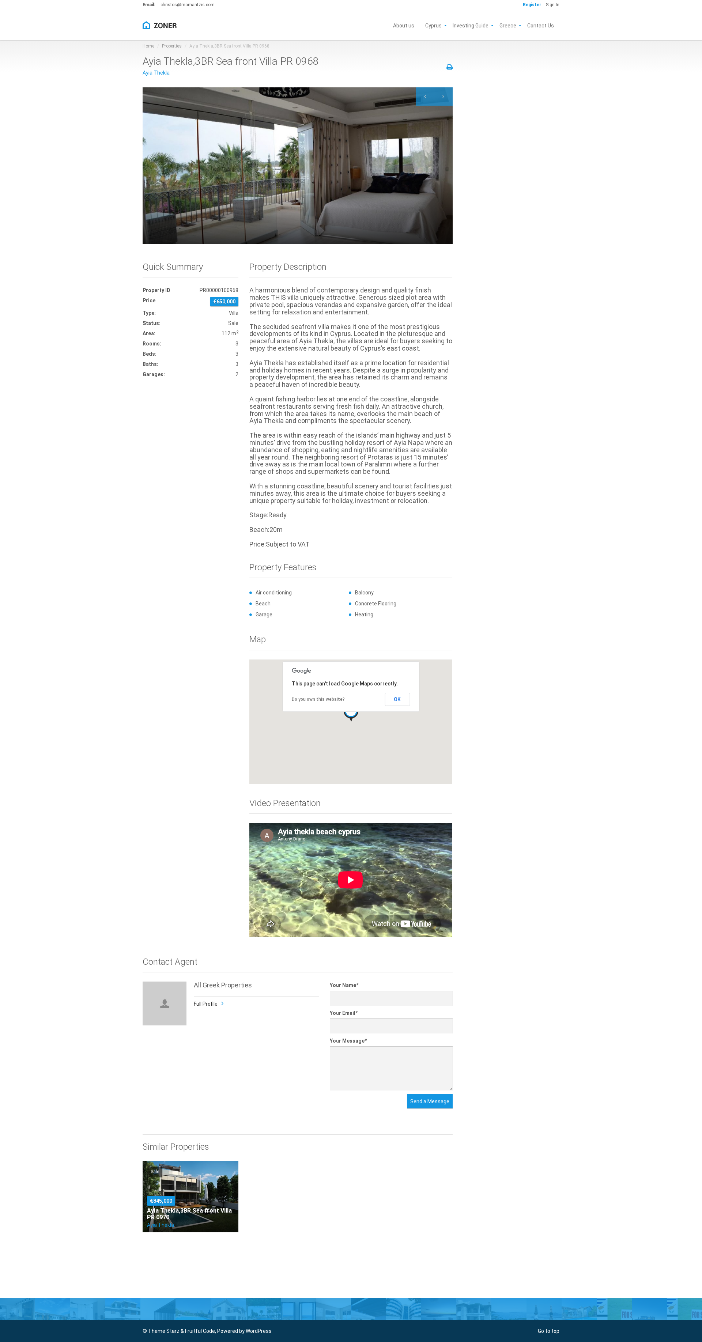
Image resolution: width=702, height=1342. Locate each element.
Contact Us (540, 25)
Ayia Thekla (156, 73)
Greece (507, 25)
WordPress (259, 1331)
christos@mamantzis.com (188, 4)
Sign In (552, 4)
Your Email (344, 1013)
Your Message (348, 1041)
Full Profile (206, 1004)
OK (397, 699)
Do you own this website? (318, 699)
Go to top (548, 1331)
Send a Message (429, 1101)
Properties (172, 46)
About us (403, 25)
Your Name (344, 985)
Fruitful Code (200, 1331)
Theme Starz (164, 1331)
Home (148, 46)
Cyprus (433, 25)
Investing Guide (470, 25)
